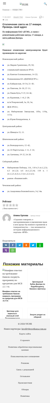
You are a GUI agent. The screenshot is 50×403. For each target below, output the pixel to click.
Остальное (25, 376)
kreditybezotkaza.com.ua (34, 328)
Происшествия (25, 382)
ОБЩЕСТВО (18, 17)
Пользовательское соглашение (25, 356)
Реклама (25, 363)
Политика (25, 396)
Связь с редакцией (25, 369)
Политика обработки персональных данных (25, 348)
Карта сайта (25, 333)
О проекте (25, 340)
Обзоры (25, 389)
